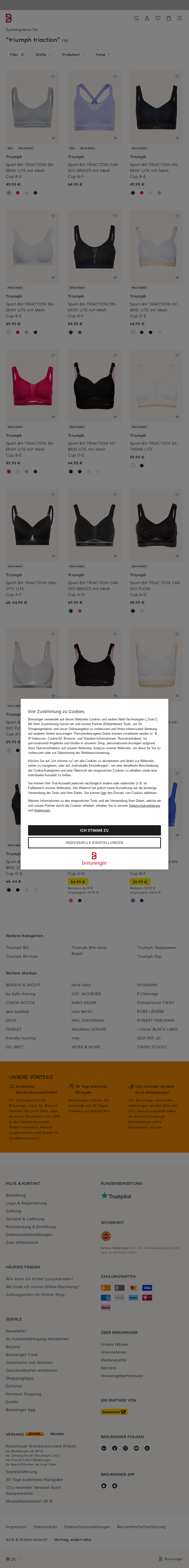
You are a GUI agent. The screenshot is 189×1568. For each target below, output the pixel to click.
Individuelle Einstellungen (94, 843)
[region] (94, 784)
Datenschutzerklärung (144, 805)
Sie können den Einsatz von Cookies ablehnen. (121, 793)
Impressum (42, 810)
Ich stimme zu (94, 830)
